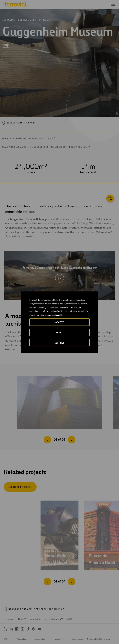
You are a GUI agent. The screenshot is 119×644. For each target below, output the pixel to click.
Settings (59, 342)
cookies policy (57, 314)
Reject (60, 332)
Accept (59, 322)
